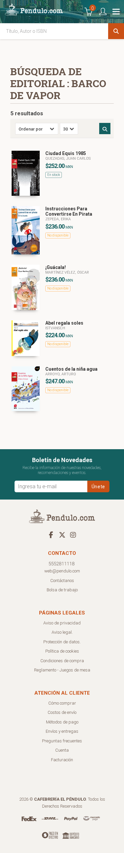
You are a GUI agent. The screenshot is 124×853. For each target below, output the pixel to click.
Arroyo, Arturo (60, 374)
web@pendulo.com (62, 570)
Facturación (62, 759)
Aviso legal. (62, 632)
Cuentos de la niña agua (71, 369)
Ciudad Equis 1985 (65, 153)
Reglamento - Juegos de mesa (62, 669)
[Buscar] (116, 31)
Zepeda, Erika (58, 219)
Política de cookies (62, 651)
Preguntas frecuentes (62, 740)
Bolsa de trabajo (62, 589)
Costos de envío (62, 712)
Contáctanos (62, 580)
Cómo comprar (62, 703)
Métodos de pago (62, 722)
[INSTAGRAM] (73, 535)
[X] (62, 535)
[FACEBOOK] (51, 535)
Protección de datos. (62, 641)
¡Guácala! (55, 267)
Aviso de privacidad (62, 622)
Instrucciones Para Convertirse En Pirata (68, 211)
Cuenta (62, 750)
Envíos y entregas (62, 731)
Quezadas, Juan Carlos (68, 158)
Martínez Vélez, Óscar (67, 272)
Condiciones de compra (62, 660)
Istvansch (55, 328)
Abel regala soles (64, 323)
